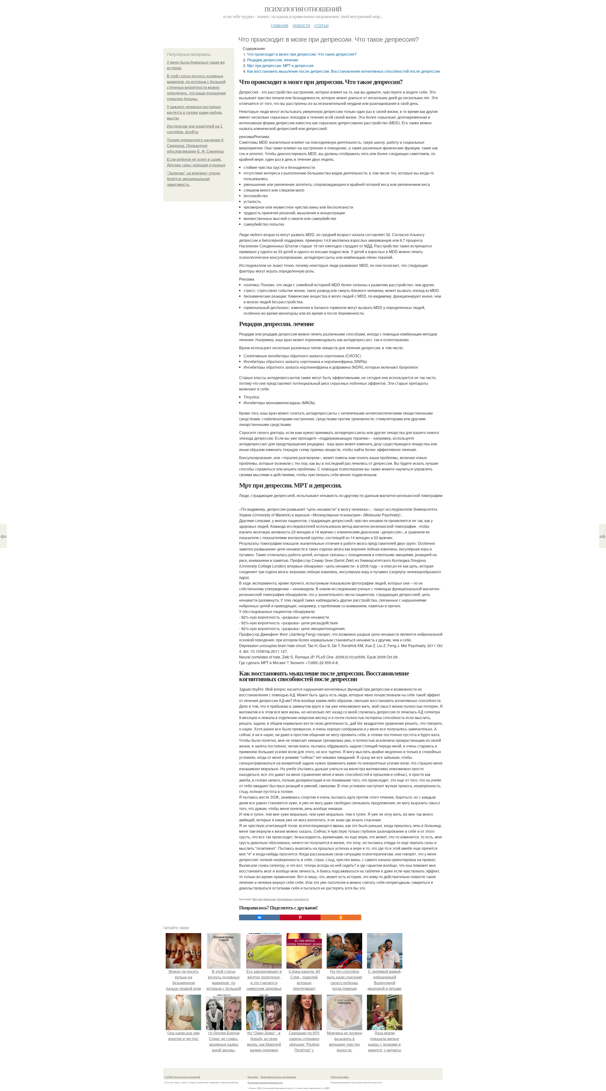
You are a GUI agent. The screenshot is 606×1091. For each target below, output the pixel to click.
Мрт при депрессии (264, 899)
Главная (279, 25)
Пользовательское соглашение (278, 1076)
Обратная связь (340, 1076)
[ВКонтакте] (259, 917)
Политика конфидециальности (265, 1082)
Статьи (321, 25)
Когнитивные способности (293, 899)
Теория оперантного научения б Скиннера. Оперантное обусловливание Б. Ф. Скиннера (195, 145)
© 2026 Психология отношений (182, 1076)
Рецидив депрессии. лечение (272, 60)
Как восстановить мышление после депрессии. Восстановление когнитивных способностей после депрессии (343, 71)
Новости (301, 25)
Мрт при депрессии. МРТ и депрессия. (280, 65)
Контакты (253, 1076)
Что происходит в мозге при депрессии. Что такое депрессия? (301, 54)
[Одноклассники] (341, 917)
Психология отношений (302, 9)
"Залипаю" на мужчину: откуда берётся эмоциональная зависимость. (193, 179)
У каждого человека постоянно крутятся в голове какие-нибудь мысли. (194, 112)
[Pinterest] (300, 917)
